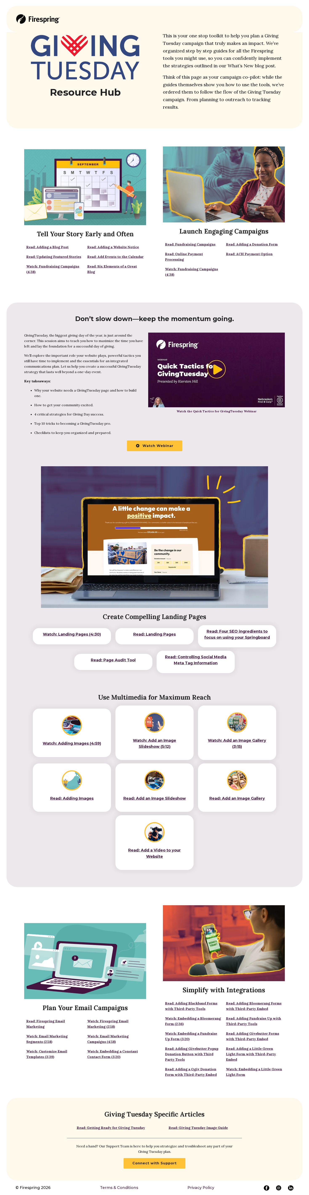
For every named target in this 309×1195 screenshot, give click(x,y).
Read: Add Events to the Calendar (115, 257)
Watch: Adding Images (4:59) (72, 743)
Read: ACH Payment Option (249, 254)
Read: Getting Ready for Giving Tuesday (111, 1128)
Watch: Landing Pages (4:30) (72, 634)
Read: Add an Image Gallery (237, 798)
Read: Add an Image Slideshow (154, 798)
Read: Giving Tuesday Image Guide (198, 1128)
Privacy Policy (201, 1187)
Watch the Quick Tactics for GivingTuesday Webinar (216, 411)
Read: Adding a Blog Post (47, 247)
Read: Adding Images (72, 798)
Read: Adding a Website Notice (113, 247)
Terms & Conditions (119, 1187)
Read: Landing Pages (154, 634)
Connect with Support (154, 1163)
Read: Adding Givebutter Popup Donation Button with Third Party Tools (191, 1054)
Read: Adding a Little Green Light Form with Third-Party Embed (251, 1054)
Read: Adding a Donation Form (252, 244)
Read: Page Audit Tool (113, 660)
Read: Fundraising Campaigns (190, 244)
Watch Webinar (157, 446)
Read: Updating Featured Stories (53, 257)
